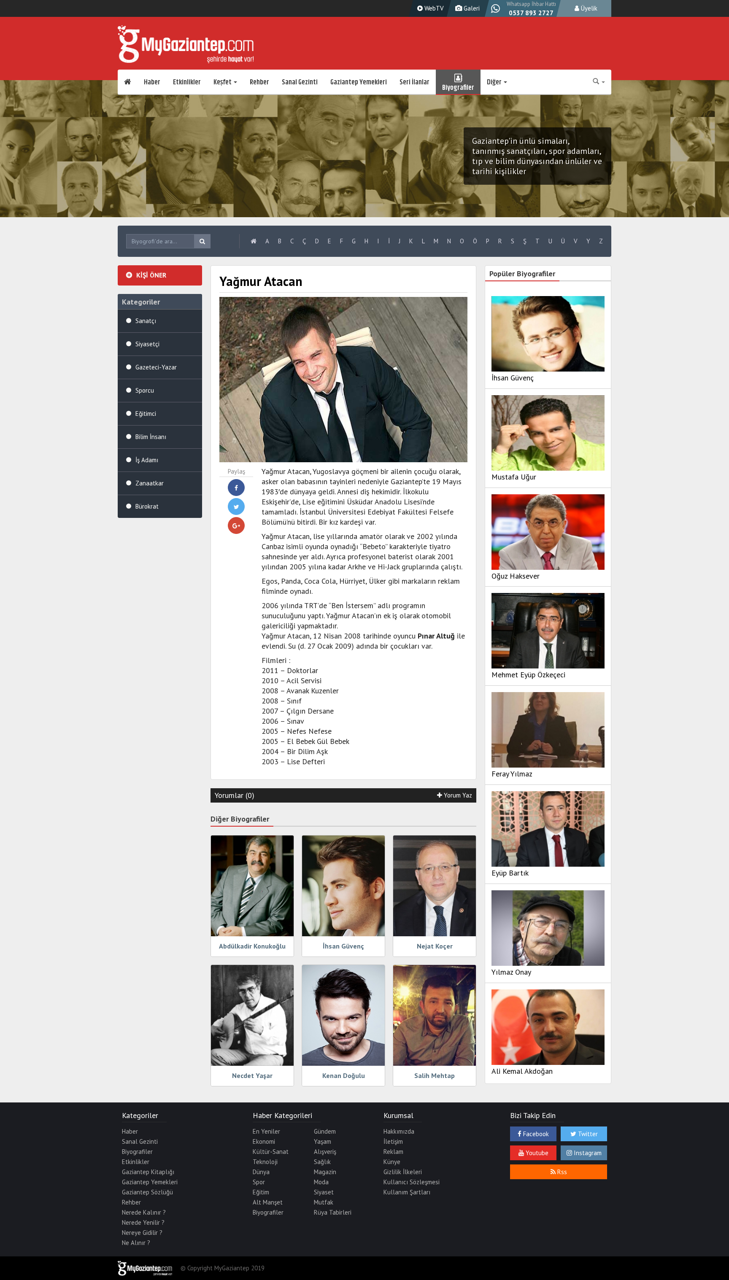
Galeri (471, 8)
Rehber (259, 82)
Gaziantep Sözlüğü (147, 1192)
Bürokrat (147, 506)
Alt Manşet (268, 1202)
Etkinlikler (187, 82)
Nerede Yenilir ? (143, 1222)
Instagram (587, 1153)
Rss (561, 1172)
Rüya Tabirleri (332, 1212)
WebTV (433, 8)
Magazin (325, 1172)
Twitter (587, 1134)
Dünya (261, 1172)
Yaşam (322, 1141)
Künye (391, 1162)
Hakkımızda (398, 1131)
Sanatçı (145, 321)
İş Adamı (146, 460)
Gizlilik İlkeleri (402, 1172)
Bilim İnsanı (150, 437)
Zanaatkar (149, 483)
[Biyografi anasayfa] (253, 241)
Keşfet (223, 82)
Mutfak (323, 1202)
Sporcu (144, 390)
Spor (259, 1182)
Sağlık (322, 1162)
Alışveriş (325, 1152)
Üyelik (588, 8)
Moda (321, 1182)
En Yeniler (266, 1131)
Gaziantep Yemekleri (358, 82)
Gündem (325, 1131)
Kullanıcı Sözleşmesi (411, 1182)
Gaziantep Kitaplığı (148, 1172)
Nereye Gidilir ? (142, 1233)
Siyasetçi (147, 344)
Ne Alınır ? (136, 1243)
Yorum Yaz (457, 795)
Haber (152, 82)
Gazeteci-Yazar (156, 367)
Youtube (536, 1153)
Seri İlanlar (414, 82)
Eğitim (261, 1192)
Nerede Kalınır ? (144, 1212)
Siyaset (324, 1192)
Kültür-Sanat (271, 1152)
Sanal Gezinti (300, 82)
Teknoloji (265, 1162)
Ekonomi (264, 1141)
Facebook (535, 1134)
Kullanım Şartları (406, 1192)
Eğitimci (145, 414)
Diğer (495, 82)
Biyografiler (458, 86)
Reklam (393, 1152)
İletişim (393, 1141)
